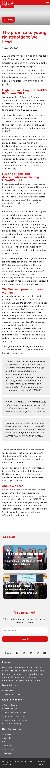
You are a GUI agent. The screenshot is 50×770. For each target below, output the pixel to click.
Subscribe (25, 639)
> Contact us (7, 734)
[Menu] (47, 2)
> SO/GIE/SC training (11, 724)
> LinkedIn (6, 738)
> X (3, 742)
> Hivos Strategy (9, 709)
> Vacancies (7, 691)
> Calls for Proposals (11, 694)
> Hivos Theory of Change (14, 712)
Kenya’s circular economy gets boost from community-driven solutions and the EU (25, 588)
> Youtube (6, 753)
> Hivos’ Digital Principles (13, 716)
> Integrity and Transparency (15, 720)
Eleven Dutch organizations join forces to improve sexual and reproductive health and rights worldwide (24, 557)
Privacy (5, 762)
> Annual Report (9, 705)
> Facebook (7, 745)
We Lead (6, 490)
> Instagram (7, 749)
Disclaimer (14, 762)
